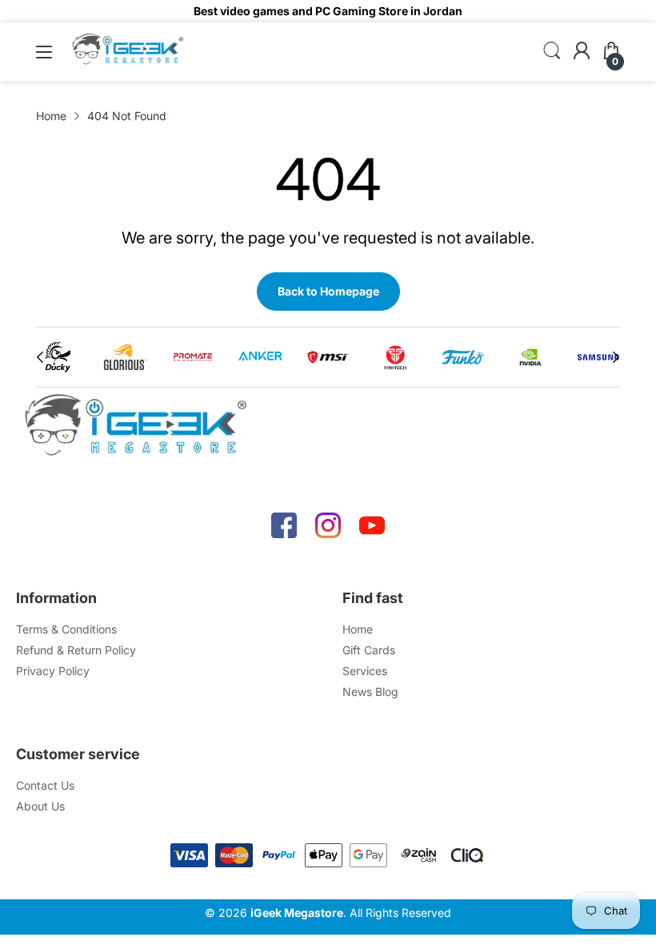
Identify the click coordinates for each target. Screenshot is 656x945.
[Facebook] (284, 525)
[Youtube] (372, 525)
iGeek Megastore (296, 912)
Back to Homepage (328, 291)
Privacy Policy (53, 671)
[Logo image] (57, 357)
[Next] (40, 357)
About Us (40, 806)
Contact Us (45, 785)
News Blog (370, 691)
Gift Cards (368, 650)
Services (364, 671)
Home (357, 629)
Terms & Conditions (66, 629)
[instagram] (328, 525)
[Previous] (616, 357)
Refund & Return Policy (76, 650)
